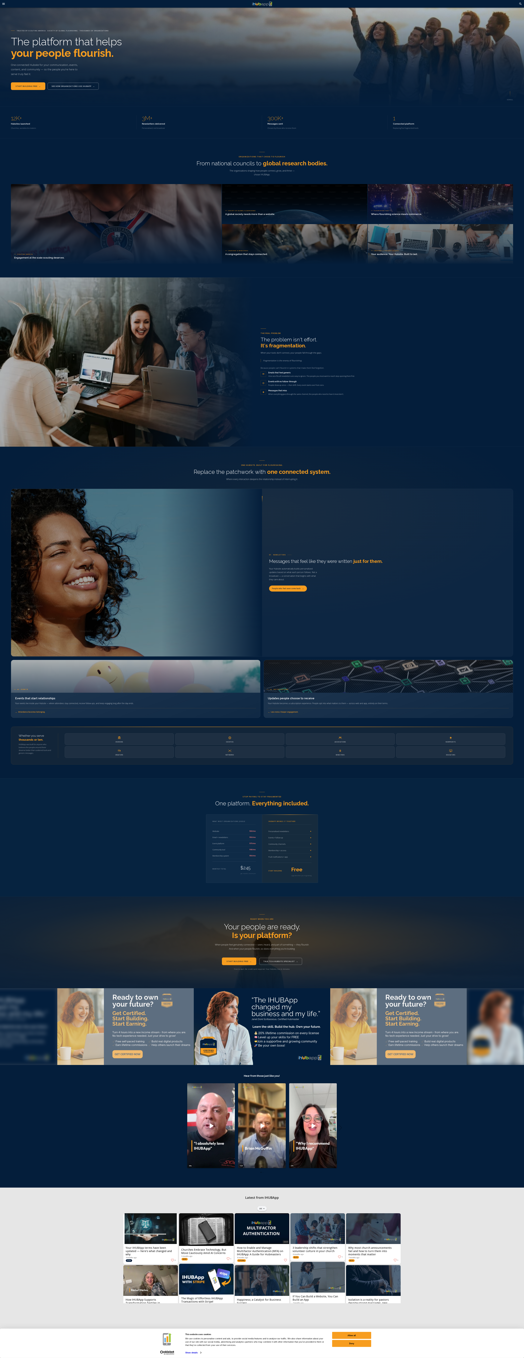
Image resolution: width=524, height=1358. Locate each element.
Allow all (352, 1335)
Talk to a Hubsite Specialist (280, 961)
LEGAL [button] (129, 1260)
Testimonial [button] (131, 1316)
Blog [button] (296, 1257)
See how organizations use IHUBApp (73, 86)
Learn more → (233, 259)
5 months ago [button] (186, 1256)
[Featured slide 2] (262, 1026)
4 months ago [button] (131, 1258)
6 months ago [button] (242, 1258)
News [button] (185, 1259)
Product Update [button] (189, 1308)
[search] (520, 3)
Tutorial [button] (241, 1260)
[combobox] (262, 1208)
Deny (351, 1343)
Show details (191, 1352)
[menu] (3, 3)
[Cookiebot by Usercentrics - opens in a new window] (167, 1353)
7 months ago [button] (354, 1258)
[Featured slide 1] (125, 1026)
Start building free (28, 86)
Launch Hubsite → (235, 219)
